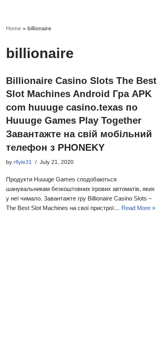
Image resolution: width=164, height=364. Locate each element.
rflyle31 (23, 162)
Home (13, 28)
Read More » (138, 207)
